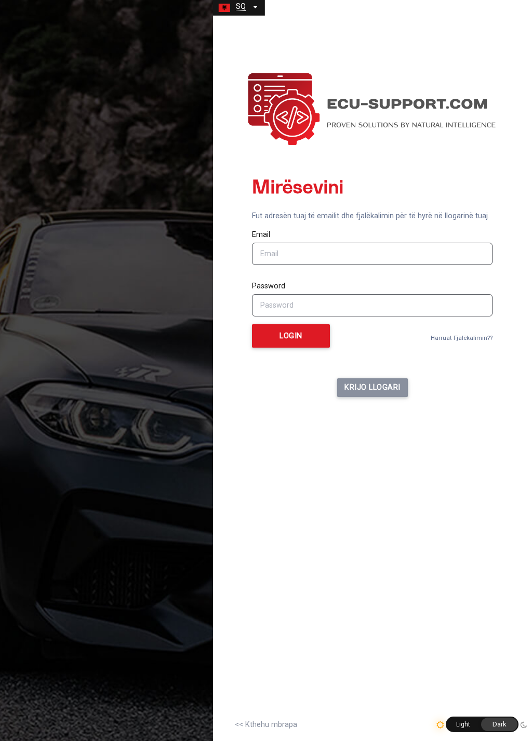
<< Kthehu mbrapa (266, 724)
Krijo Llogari (372, 387)
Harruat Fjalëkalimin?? (462, 337)
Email (261, 234)
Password (268, 286)
